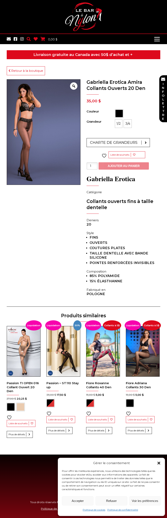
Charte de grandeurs (113, 142)
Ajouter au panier (124, 166)
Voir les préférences (145, 501)
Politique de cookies (94, 509)
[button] (159, 463)
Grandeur (94, 121)
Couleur (93, 111)
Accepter (78, 501)
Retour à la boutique (26, 71)
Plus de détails (17, 434)
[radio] (119, 113)
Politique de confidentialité (122, 509)
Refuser (111, 501)
